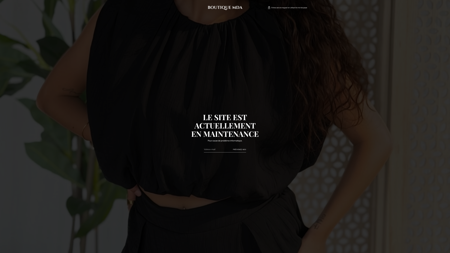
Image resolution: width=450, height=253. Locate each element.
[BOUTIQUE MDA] (225, 7)
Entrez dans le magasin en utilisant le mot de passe (289, 8)
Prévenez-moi (239, 149)
